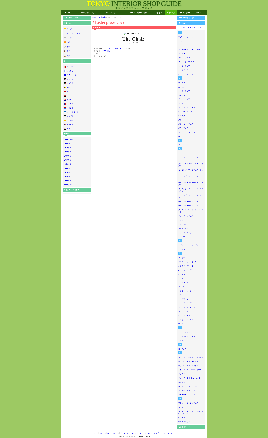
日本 (68, 129)
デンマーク (71, 67)
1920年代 (67, 152)
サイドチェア (183, 145)
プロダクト (124, 433)
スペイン (70, 87)
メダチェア (182, 340)
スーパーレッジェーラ (186, 132)
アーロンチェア (184, 58)
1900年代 (67, 144)
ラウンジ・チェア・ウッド (188, 362)
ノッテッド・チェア (185, 249)
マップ (156, 433)
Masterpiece (108, 22)
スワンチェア (183, 128)
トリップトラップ (185, 233)
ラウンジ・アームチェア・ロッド (190, 357)
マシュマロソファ (185, 332)
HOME (67, 12)
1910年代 (67, 148)
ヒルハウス (182, 287)
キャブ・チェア (184, 91)
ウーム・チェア (184, 66)
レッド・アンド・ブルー (187, 386)
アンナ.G (181, 54)
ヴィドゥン (182, 418)
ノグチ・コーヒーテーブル (188, 245)
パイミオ (181, 278)
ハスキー (181, 258)
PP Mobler (106, 51)
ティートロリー (184, 224)
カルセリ (181, 83)
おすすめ (159, 12)
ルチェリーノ (183, 382)
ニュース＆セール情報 (137, 12)
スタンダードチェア (185, 124)
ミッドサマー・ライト (186, 336)
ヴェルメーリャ (184, 422)
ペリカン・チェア (185, 316)
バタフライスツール (185, 266)
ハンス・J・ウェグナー (112, 49)
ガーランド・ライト (185, 87)
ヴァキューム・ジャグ (186, 407)
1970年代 (67, 172)
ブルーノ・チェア (185, 303)
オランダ (70, 108)
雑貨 (68, 56)
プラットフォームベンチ (187, 307)
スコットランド (72, 112)
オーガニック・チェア (186, 74)
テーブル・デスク (73, 33)
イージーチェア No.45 (186, 62)
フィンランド (72, 71)
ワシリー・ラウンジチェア (188, 403)
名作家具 (171, 12)
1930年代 (67, 156)
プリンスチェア (184, 311)
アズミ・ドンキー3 (185, 37)
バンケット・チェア (185, 274)
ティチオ (181, 220)
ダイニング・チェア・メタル (189, 206)
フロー (180, 295)
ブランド (199, 12)
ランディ (181, 374)
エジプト (70, 116)
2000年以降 (68, 185)
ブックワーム (183, 299)
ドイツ (69, 91)
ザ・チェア (182, 103)
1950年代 (67, 164)
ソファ (69, 38)
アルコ (180, 41)
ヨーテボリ (182, 349)
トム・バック (183, 228)
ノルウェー (71, 79)
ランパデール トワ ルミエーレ (189, 378)
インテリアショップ (86, 12)
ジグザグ (181, 116)
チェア (69, 29)
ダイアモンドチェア (185, 153)
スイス (69, 96)
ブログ (149, 433)
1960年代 (67, 168)
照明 (68, 47)
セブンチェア (183, 136)
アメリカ (70, 124)
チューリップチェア (185, 216)
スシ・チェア (183, 120)
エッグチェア (183, 70)
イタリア (70, 83)
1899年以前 (68, 139)
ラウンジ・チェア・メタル (188, 366)
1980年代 (67, 177)
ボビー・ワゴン (184, 324)
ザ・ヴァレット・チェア (187, 108)
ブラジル (70, 120)
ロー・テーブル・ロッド (187, 395)
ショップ (102, 433)
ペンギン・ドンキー (185, 320)
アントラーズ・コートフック (189, 49)
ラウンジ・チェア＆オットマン (190, 370)
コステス (181, 95)
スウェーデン (72, 75)
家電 (68, 51)
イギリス (70, 100)
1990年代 (67, 181)
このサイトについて (167, 433)
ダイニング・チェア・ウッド (189, 202)
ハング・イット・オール (187, 262)
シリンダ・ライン (185, 112)
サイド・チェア (184, 99)
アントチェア (183, 45)
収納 (68, 42)
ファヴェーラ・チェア (186, 291)
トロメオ (181, 237)
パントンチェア (184, 282)
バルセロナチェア (185, 270)
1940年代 (67, 160)
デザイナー (185, 12)
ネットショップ (111, 12)
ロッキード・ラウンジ (186, 390)
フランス (70, 104)
